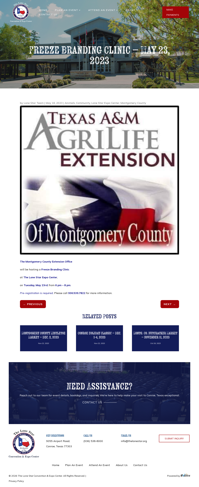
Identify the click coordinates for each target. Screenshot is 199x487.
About (130, 10)
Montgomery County (133, 103)
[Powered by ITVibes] (185, 475)
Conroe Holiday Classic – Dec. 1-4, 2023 (99, 335)
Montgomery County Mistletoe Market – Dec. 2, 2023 (43, 335)
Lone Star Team (34, 103)
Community (83, 103)
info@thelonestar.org (134, 441)
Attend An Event (101, 10)
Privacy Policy (16, 481)
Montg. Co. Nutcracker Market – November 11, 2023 (155, 335)
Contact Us (48, 14)
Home (43, 10)
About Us (121, 465)
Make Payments (172, 12)
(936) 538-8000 (93, 441)
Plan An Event (66, 10)
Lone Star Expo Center (105, 103)
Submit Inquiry (174, 438)
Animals (70, 103)
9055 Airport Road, (58, 441)
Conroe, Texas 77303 (59, 446)
